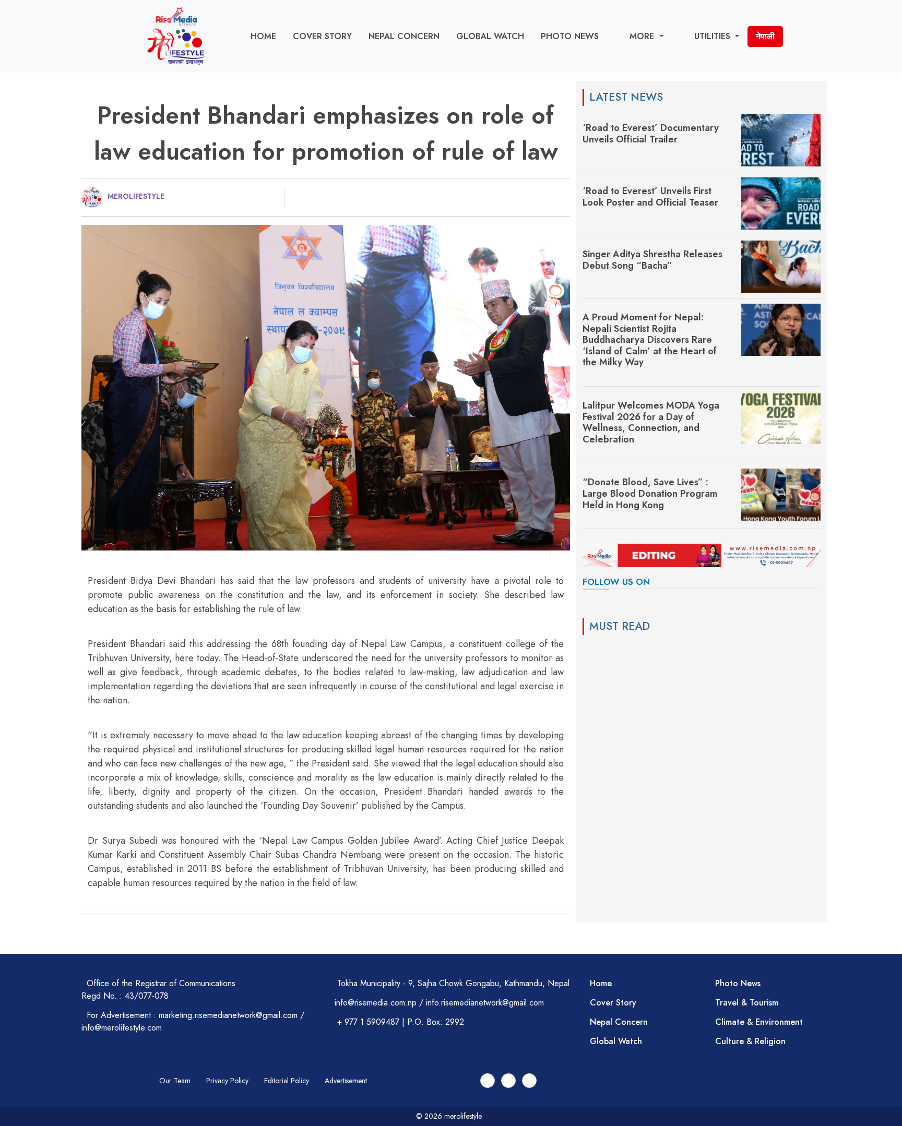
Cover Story (322, 36)
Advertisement (346, 1080)
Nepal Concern (404, 36)
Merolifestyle (136, 196)
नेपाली (765, 36)
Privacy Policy (227, 1080)
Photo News (570, 36)
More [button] (643, 36)
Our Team (175, 1080)
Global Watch (490, 36)
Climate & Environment (759, 1022)
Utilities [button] (713, 36)
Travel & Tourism (746, 1003)
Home (263, 36)
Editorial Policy (286, 1080)
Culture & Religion (750, 1041)
